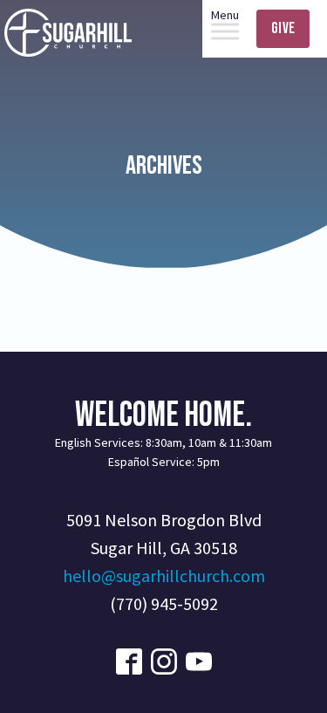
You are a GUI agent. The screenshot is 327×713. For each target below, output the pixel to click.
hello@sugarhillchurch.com (164, 575)
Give (283, 28)
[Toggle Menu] (225, 31)
